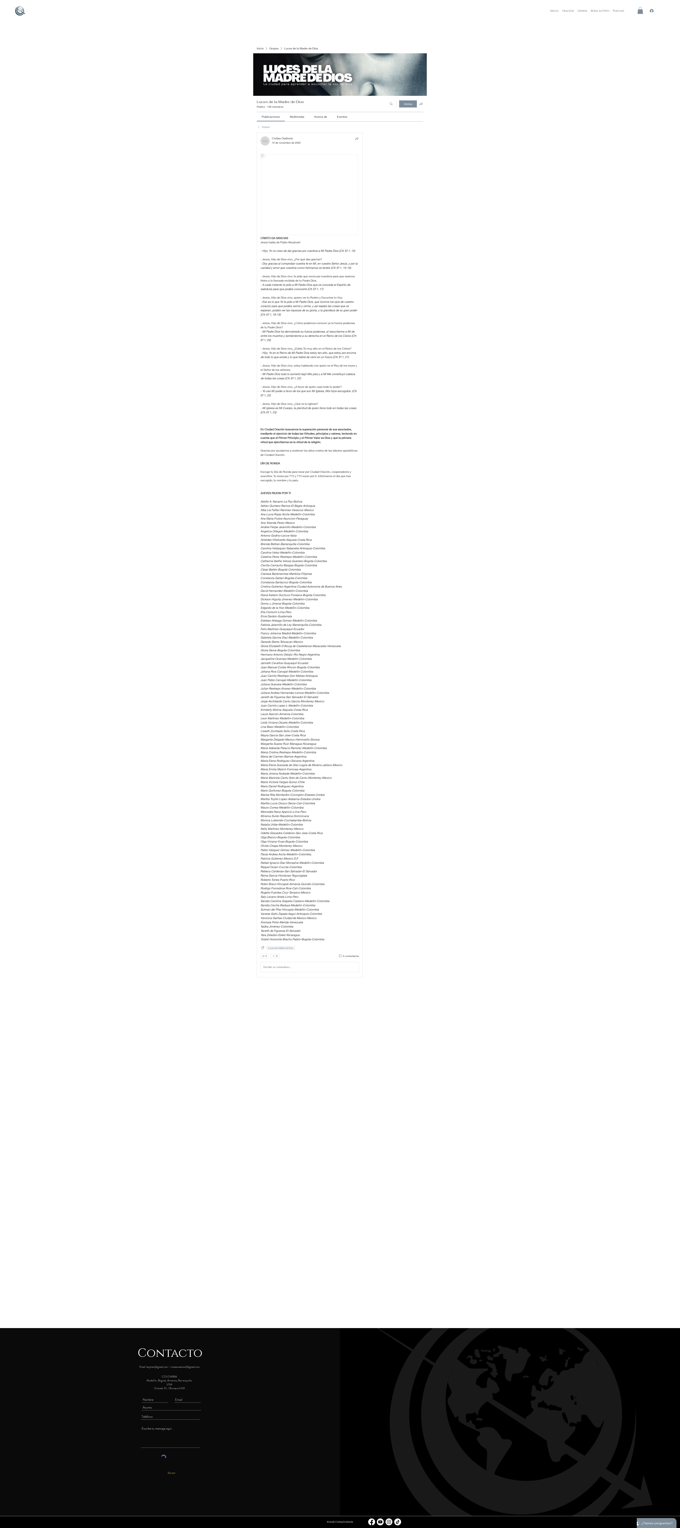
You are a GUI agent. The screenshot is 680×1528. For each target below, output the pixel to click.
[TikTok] (397, 1521)
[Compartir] (357, 138)
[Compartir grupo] (421, 104)
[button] (640, 10)
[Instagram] (389, 1521)
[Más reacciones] (275, 956)
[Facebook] (371, 1521)
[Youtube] (380, 1521)
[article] (310, 555)
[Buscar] (391, 103)
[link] (271, 116)
